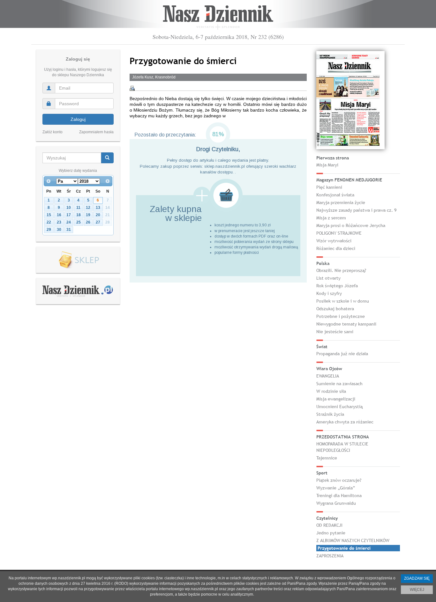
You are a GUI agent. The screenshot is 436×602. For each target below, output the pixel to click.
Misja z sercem (331, 218)
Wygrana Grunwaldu (336, 503)
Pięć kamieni (329, 187)
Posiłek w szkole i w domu (342, 301)
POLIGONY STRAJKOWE (339, 233)
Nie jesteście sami (334, 331)
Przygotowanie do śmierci (344, 548)
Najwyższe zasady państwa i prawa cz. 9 (356, 210)
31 (68, 229)
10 (68, 207)
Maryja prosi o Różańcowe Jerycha (350, 225)
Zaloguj (78, 119)
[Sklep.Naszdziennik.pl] (78, 260)
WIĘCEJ (417, 589)
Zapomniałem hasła (96, 132)
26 (88, 222)
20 (98, 215)
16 (59, 215)
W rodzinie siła (331, 391)
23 (59, 222)
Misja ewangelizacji (335, 399)
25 (78, 222)
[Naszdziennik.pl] (77, 291)
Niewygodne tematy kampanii (346, 324)
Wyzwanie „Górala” (335, 488)
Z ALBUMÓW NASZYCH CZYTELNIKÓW (352, 540)
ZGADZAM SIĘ (417, 578)
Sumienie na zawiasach (339, 383)
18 (78, 215)
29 (49, 229)
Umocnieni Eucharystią (339, 406)
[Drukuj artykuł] (132, 88)
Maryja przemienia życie (340, 202)
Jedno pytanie (330, 533)
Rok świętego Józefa (337, 286)
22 (49, 222)
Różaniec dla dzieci (335, 248)
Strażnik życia (330, 414)
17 (68, 215)
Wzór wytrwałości (333, 241)
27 (98, 222)
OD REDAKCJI (329, 525)
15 (49, 215)
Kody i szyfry (329, 293)
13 (98, 207)
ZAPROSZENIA (329, 556)
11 (78, 207)
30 (59, 229)
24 (68, 222)
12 (88, 207)
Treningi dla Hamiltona (339, 495)
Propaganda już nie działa (342, 353)
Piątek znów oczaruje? (338, 480)
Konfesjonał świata (335, 195)
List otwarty (328, 278)
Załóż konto (52, 132)
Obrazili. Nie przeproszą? (341, 270)
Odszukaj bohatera (335, 309)
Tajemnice (326, 458)
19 (88, 215)
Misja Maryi (327, 165)
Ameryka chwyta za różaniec (344, 422)
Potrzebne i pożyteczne (340, 316)
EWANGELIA (327, 376)
